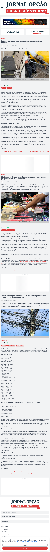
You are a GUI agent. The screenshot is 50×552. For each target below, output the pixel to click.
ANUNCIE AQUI (5, 521)
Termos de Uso (34, 541)
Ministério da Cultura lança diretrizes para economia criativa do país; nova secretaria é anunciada (24, 178)
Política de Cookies (20, 541)
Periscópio (3, 536)
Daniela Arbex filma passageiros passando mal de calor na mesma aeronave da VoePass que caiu (25, 151)
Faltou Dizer (4, 531)
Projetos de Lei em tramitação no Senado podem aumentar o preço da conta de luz (21, 471)
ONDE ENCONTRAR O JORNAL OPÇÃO (9, 512)
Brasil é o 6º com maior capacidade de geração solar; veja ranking (17, 473)
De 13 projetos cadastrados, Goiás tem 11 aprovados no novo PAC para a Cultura (20, 270)
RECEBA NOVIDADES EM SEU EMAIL (8, 516)
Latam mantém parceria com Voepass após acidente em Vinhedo (21, 42)
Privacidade (27, 541)
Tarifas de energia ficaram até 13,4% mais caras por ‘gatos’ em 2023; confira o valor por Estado (24, 296)
